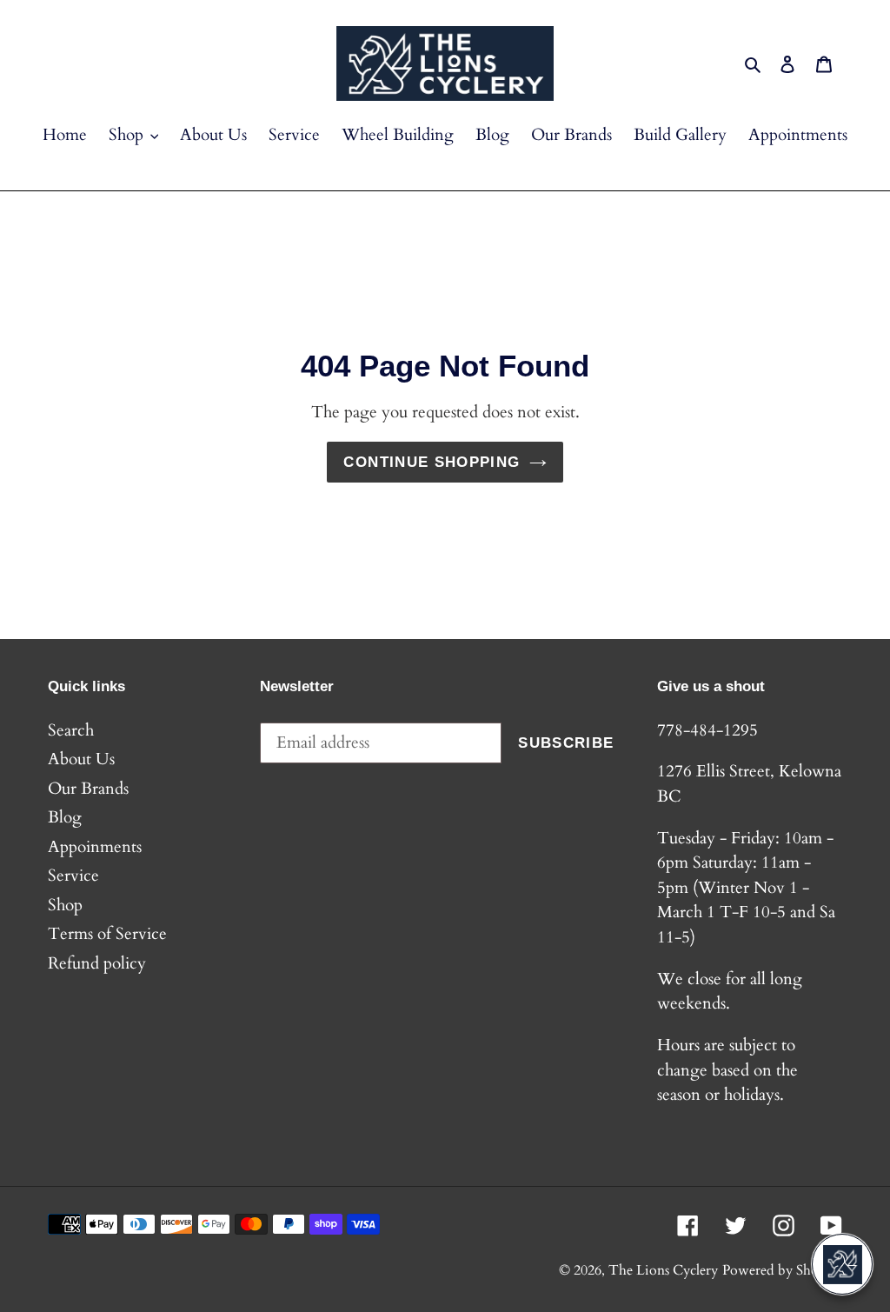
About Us (81, 759)
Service (73, 875)
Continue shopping (431, 462)
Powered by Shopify (782, 1270)
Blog (65, 817)
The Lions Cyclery (663, 1270)
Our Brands (88, 788)
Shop (65, 905)
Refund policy (97, 963)
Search (71, 730)
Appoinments (95, 847)
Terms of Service (107, 933)
